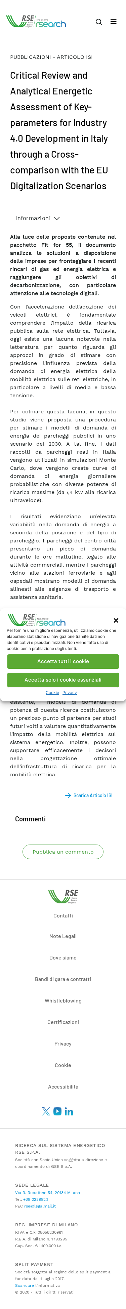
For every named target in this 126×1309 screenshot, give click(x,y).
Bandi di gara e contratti (63, 979)
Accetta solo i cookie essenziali (63, 680)
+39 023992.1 (35, 1199)
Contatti (63, 915)
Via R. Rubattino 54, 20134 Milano (47, 1192)
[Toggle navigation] (113, 21)
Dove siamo (63, 957)
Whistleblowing (63, 1000)
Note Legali (63, 936)
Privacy (69, 692)
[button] (116, 620)
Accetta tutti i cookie (63, 661)
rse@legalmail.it (39, 1206)
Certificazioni (63, 1022)
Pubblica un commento (63, 852)
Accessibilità (63, 1086)
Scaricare (24, 1285)
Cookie (52, 692)
